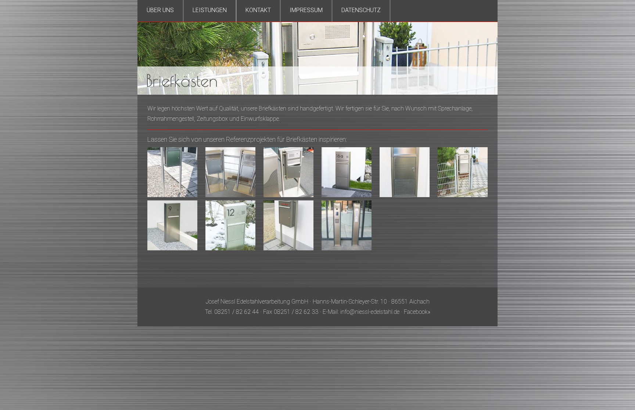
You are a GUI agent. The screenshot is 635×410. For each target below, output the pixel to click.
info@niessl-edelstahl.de (369, 311)
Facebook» (417, 311)
